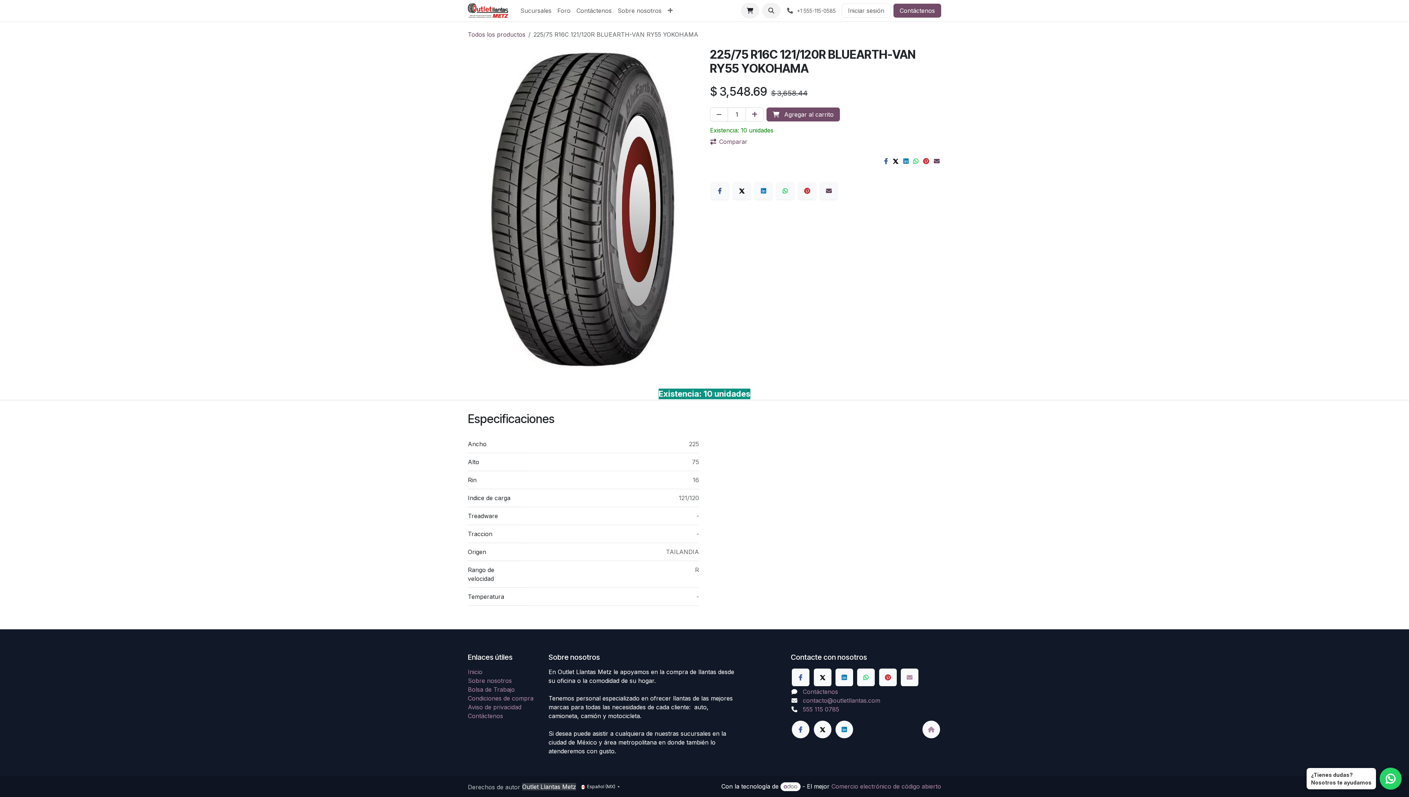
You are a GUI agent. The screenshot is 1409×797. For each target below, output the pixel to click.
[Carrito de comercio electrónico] (750, 10)
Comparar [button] (733, 141)
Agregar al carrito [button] (808, 114)
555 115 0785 (821, 709)
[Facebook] (886, 161)
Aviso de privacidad (494, 707)
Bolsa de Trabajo (491, 689)
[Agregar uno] (755, 114)
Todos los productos (496, 34)
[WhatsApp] (915, 161)
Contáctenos (917, 10)
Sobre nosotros (490, 680)
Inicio (475, 672)
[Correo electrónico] (937, 161)
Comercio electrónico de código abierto (886, 786)
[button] (771, 10)
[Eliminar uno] (719, 114)
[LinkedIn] (906, 161)
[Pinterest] (926, 161)
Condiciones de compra (501, 698)
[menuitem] (535, 10)
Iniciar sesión (866, 10)
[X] (896, 161)
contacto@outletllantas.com (841, 700)
